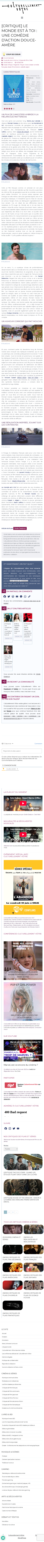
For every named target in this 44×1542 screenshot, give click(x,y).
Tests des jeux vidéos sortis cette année (13, 1473)
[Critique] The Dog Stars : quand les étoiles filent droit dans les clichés (20, 1174)
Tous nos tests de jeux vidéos (10, 1476)
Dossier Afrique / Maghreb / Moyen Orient (16, 65)
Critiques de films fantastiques (11, 1404)
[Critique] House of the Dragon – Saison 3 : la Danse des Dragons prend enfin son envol (23, 1200)
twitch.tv (32, 1069)
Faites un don (35, 708)
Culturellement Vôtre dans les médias (13, 1350)
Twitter (16, 689)
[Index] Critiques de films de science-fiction (32, 1295)
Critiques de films (23, 60)
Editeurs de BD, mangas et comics (12, 1435)
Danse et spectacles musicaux (11, 1459)
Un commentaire (8, 58)
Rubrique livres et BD (8, 1418)
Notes (6, 1146)
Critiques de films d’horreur (10, 1398)
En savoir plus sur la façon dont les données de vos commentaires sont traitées (22, 758)
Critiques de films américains (10, 1391)
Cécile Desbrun (8, 62)
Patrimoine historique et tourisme (12, 1507)
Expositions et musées (9, 1504)
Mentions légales (7, 1357)
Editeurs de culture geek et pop (11, 1439)
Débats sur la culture (8, 1524)
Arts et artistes (6, 1500)
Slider (31, 60)
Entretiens (5, 1340)
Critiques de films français (9, 1388)
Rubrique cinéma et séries (10, 1377)
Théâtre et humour (8, 1463)
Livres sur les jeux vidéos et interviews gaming (16, 1490)
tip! (10, 1085)
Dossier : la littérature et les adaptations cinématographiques (20, 1445)
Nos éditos (5, 1521)
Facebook (7, 689)
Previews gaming (7, 1480)
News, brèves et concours (9, 1343)
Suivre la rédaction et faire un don (12, 1367)
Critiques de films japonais (10, 1394)
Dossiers (4, 1337)
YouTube (17, 1071)
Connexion (38, 744)
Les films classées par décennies (11, 1384)
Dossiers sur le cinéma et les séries (12, 1408)
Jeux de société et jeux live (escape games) (15, 1487)
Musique (4, 1456)
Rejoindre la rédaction (8, 1364)
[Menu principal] (22, 17)
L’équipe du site (6, 1347)
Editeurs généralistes (8, 1428)
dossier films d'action (14, 67)
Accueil (4, 1333)
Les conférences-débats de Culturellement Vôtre (16, 1353)
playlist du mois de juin (13, 814)
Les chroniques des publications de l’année (15, 1422)
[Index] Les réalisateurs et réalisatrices (30, 1239)
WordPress (22, 1538)
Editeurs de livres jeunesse (9, 1442)
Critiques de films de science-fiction (12, 1401)
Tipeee (9, 711)
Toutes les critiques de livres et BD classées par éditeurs (18, 1425)
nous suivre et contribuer (19, 581)
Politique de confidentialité (10, 1360)
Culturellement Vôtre (16, 1535)
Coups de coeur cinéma (10, 60)
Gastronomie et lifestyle (9, 1510)
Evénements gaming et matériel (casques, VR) (16, 1483)
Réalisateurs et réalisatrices (10, 1381)
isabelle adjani (25, 67)
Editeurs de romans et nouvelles (11, 1432)
